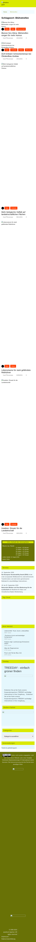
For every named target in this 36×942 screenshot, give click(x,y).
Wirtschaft (28, 50)
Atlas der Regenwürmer (11, 648)
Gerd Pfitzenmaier (8, 38)
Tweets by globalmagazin (9, 748)
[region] (18, 716)
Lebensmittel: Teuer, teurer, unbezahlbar (16, 631)
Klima (7, 29)
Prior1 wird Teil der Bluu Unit (13, 653)
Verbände (13, 50)
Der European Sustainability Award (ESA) (15, 574)
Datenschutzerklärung (8, 939)
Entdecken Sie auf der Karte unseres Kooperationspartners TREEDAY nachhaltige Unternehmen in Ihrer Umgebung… (17, 692)
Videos (21, 50)
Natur (12, 29)
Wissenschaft (21, 29)
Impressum (5, 936)
